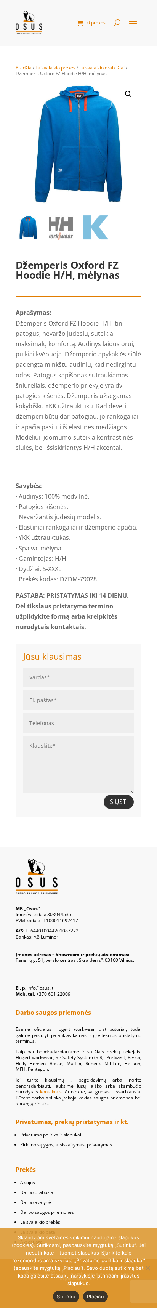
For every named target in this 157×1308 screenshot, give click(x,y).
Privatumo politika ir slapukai (50, 1134)
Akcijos (27, 1182)
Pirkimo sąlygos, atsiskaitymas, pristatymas (66, 1144)
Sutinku (66, 1297)
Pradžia (24, 67)
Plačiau (95, 1297)
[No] (147, 1268)
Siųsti (119, 802)
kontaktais (51, 1091)
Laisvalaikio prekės (55, 67)
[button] (128, 94)
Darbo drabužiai (37, 1192)
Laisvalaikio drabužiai (102, 67)
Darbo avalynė (35, 1202)
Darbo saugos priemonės (47, 1212)
